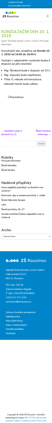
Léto (3, 204)
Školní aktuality (8, 165)
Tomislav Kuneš (15, 41)
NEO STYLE (30, 417)
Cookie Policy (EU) (38, 420)
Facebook (11, 333)
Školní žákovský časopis (13, 200)
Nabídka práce (13, 316)
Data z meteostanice (16, 325)
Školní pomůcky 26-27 (13, 209)
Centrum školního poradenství (21, 312)
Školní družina (8, 170)
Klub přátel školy (14, 320)
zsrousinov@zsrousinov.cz (19, 6)
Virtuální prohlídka (15, 329)
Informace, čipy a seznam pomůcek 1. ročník (23, 195)
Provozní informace (11, 160)
